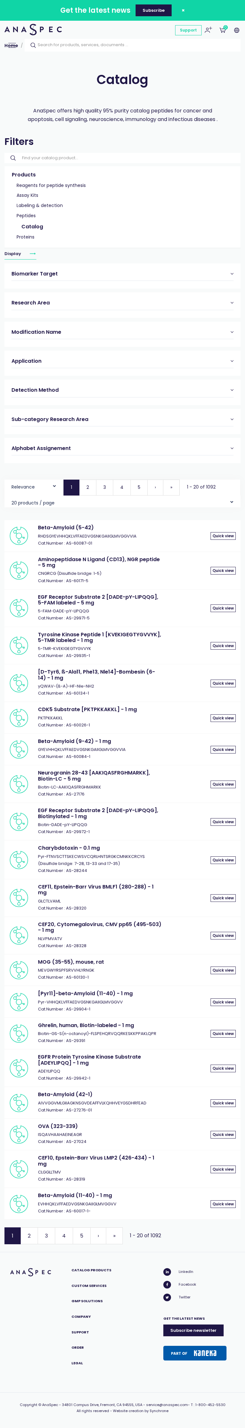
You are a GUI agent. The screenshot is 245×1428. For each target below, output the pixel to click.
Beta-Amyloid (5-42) (66, 527)
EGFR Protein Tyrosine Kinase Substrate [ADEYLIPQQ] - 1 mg (89, 1059)
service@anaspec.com (167, 1404)
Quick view (223, 536)
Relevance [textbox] (23, 487)
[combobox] (33, 485)
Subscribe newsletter (193, 1330)
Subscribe (154, 10)
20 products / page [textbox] (33, 503)
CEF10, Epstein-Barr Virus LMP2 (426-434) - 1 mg (96, 1160)
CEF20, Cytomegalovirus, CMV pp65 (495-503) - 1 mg (99, 927)
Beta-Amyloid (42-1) (65, 1094)
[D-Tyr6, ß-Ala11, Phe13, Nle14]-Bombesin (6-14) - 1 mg (96, 674)
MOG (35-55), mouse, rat (71, 962)
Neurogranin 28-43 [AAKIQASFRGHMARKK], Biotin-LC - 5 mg (94, 775)
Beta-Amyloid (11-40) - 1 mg (75, 1195)
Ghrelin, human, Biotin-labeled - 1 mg (86, 1025)
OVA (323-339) (58, 1126)
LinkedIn (186, 1271)
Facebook (187, 1284)
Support (188, 30)
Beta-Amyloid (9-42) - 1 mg (74, 741)
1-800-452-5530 (210, 1404)
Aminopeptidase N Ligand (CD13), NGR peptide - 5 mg (99, 562)
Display (13, 254)
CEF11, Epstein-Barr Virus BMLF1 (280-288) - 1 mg (96, 889)
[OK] (31, 45)
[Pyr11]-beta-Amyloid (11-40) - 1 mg (85, 993)
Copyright (28, 1404)
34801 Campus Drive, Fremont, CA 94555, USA (102, 1404)
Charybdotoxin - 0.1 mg (69, 848)
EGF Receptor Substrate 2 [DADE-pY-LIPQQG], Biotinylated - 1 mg (98, 813)
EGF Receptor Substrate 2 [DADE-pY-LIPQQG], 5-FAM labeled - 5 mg (98, 599)
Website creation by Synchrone (140, 1410)
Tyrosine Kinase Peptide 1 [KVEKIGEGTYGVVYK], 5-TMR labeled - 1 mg (99, 637)
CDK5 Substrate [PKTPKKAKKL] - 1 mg (87, 709)
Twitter (184, 1297)
